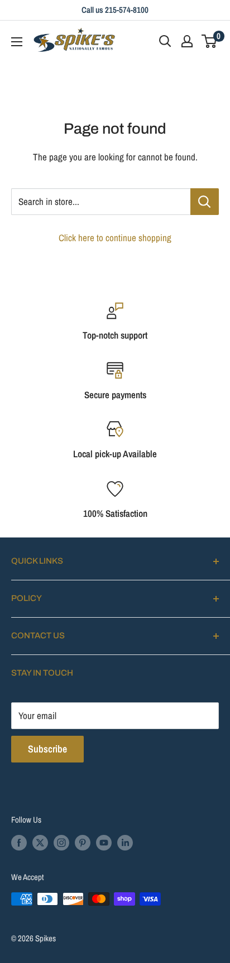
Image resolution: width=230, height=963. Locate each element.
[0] (210, 41)
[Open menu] (16, 41)
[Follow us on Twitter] (40, 842)
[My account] (187, 41)
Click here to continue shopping (115, 237)
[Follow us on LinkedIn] (125, 842)
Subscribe (47, 749)
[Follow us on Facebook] (19, 842)
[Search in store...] (204, 201)
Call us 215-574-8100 (115, 10)
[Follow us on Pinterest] (82, 842)
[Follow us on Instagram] (61, 842)
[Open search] (165, 41)
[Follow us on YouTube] (104, 842)
